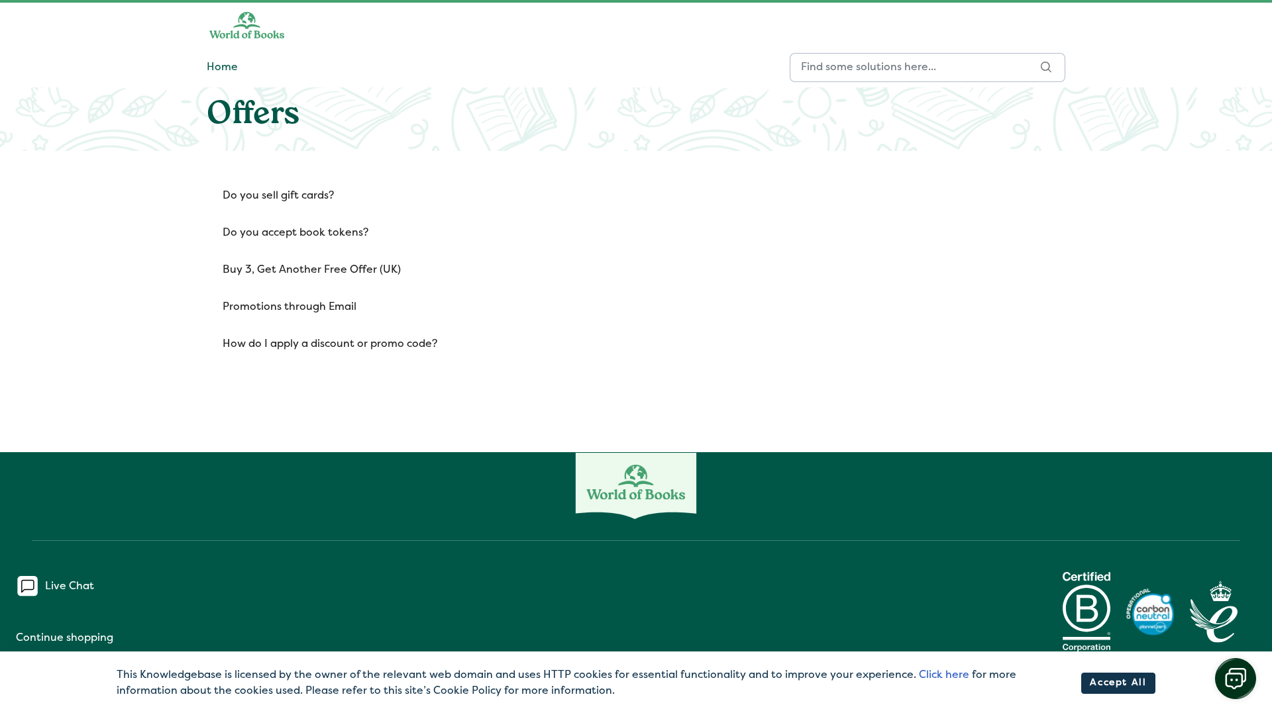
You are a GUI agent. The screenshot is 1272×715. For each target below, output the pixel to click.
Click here (944, 675)
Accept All (1118, 683)
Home (222, 67)
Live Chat (69, 586)
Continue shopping (64, 638)
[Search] (1046, 67)
